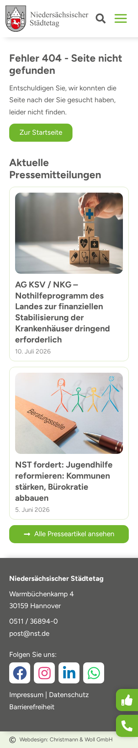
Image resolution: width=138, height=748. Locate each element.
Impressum (26, 694)
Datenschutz (69, 694)
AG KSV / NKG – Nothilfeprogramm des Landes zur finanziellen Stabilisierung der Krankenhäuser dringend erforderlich (62, 312)
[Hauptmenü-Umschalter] (121, 18)
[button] (101, 20)
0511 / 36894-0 (33, 621)
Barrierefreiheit (31, 707)
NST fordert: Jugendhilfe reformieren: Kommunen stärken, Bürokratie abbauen (64, 481)
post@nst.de (29, 633)
